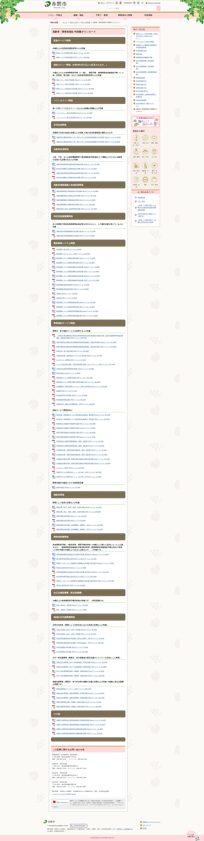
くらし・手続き (55, 15)
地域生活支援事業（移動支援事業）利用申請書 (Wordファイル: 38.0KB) (80, 693)
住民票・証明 (136, 186)
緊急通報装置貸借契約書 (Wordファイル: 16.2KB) (72, 285)
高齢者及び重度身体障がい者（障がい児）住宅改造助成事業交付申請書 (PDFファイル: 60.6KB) (88, 142)
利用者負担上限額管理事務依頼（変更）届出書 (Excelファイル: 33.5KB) (80, 446)
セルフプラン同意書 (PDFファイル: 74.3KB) (71, 360)
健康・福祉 (78, 15)
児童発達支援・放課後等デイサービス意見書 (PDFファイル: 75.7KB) (79, 355)
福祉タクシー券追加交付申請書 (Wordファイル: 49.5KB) (75, 89)
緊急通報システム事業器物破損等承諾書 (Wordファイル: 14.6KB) (78, 276)
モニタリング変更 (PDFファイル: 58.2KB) (70, 468)
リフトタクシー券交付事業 (145, 41)
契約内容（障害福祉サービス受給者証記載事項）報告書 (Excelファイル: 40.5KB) (83, 415)
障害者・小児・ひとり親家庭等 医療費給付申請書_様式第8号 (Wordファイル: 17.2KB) (85, 563)
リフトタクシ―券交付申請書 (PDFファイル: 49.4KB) (74, 117)
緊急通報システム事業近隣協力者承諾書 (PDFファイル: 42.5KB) (77, 271)
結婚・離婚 (136, 157)
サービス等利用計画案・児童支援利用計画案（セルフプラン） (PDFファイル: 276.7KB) (85, 364)
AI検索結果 (141, 197)
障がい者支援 (85, 22)
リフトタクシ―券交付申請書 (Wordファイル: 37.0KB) (74, 113)
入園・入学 (145, 143)
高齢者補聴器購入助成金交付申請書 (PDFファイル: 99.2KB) (76, 195)
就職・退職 (154, 143)
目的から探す (74, 22)
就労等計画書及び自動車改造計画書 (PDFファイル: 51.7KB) (76, 177)
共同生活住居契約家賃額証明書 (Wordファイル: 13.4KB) (75, 369)
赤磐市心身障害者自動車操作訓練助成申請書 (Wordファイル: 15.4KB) (79, 729)
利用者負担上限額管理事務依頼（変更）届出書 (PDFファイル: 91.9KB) (80, 441)
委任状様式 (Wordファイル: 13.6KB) (68, 373)
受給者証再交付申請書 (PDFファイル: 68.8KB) (71, 395)
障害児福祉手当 (141, 84)
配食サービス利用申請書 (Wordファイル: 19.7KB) (72, 53)
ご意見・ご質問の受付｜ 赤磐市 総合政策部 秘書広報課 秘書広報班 (147, 207)
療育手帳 (139, 54)
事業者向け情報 (125, 15)
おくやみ (154, 157)
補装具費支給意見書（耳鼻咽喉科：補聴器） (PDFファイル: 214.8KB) (79, 529)
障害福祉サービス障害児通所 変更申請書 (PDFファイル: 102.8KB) (78, 382)
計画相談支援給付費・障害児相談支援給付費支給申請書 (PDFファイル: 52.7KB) (83, 459)
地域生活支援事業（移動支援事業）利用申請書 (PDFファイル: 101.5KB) (80, 698)
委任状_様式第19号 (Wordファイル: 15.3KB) (71, 568)
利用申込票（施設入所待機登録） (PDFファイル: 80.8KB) (75, 404)
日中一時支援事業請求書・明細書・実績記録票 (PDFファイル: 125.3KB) (80, 675)
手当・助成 (154, 184)
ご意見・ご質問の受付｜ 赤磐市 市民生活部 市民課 (147, 221)
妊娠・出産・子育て (136, 144)
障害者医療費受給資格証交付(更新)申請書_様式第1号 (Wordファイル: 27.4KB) (82, 554)
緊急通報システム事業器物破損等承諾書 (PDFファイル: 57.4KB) (77, 280)
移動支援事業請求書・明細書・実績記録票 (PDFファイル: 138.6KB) (79, 706)
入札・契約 (141, 201)
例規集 (144, 828)
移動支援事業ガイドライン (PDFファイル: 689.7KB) (73, 689)
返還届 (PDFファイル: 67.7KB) (66, 391)
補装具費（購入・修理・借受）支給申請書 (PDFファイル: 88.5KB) (78, 512)
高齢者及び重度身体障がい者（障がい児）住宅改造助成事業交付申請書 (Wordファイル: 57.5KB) (88, 137)
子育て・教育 (102, 15)
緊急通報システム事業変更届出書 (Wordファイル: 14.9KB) (75, 302)
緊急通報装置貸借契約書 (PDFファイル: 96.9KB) (72, 289)
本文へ (102, 3)
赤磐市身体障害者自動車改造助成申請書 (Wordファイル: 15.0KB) (78, 164)
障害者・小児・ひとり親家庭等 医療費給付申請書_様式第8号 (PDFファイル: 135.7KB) (85, 581)
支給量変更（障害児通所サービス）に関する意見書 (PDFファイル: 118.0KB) (81, 386)
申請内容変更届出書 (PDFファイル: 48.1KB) (71, 400)
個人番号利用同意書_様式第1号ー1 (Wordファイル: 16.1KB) (76, 559)
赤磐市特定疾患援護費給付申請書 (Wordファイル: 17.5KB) (75, 231)
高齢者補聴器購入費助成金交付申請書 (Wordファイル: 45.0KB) (77, 191)
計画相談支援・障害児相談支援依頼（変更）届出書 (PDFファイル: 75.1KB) (81, 450)
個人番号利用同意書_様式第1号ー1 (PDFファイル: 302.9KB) (76, 576)
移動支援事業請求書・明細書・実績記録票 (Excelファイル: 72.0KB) (78, 702)
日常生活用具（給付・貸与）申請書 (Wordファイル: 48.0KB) (76, 629)
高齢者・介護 (145, 172)
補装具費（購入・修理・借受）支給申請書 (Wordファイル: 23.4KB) (78, 507)
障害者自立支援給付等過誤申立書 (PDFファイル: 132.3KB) (76, 424)
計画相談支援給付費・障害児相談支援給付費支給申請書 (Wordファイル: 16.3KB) (83, 463)
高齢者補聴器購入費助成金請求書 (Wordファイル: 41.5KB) (75, 200)
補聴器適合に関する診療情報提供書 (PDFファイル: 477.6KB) (76, 209)
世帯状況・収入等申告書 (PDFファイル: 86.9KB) (72, 351)
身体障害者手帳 (141, 51)
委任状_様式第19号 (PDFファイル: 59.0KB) (70, 585)
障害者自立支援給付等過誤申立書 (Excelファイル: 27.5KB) (75, 428)
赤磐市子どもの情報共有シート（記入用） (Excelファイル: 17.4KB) (78, 477)
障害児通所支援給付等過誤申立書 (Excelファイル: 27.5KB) (75, 437)
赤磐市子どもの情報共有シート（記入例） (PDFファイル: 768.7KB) (79, 472)
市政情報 (148, 15)
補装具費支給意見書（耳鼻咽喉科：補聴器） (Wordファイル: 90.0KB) (79, 525)
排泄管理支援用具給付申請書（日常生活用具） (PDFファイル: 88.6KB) (80, 643)
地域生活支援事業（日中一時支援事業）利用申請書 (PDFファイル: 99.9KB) (81, 667)
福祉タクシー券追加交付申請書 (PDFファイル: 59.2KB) (74, 93)
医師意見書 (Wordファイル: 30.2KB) (68, 487)
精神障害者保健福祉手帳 (144, 57)
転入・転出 (145, 157)
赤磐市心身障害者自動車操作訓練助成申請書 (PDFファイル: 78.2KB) (79, 733)
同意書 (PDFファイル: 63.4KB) (66, 298)
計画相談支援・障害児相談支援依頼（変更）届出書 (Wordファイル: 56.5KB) (81, 454)
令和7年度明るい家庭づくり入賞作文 (147, 215)
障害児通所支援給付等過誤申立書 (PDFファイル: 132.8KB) (76, 432)
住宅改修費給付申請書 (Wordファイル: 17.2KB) (72, 647)
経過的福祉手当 (141, 88)
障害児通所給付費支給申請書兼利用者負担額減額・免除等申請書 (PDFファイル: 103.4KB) (86, 347)
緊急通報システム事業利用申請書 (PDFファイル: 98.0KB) (75, 263)
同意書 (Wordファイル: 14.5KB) (67, 293)
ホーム (65, 22)
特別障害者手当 (141, 81)
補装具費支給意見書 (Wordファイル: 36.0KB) (71, 516)
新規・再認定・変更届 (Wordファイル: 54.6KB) (72, 605)
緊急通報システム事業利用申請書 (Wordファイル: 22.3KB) (75, 258)
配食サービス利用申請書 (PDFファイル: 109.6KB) (73, 57)
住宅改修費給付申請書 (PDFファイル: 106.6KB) (72, 652)
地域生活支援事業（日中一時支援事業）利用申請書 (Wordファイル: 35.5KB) (81, 662)
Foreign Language (154, 3)
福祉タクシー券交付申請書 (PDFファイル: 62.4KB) (73, 84)
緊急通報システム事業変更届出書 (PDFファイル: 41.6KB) (75, 307)
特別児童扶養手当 (142, 91)
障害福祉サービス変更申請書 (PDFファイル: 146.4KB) (74, 378)
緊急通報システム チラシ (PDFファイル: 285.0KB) (73, 254)
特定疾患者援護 (141, 100)
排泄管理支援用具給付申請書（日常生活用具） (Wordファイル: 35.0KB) (80, 638)
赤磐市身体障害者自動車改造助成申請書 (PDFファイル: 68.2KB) (77, 173)
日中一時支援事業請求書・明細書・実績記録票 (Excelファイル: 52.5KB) (80, 671)
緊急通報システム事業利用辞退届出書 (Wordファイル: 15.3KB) (77, 311)
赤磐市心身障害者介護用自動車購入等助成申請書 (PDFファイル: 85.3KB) (80, 724)
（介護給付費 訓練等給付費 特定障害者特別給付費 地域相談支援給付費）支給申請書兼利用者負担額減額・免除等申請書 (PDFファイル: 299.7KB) (89, 337)
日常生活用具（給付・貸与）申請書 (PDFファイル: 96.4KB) (76, 634)
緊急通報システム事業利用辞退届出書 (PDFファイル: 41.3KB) (77, 316)
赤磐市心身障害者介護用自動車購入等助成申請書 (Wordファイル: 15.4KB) (81, 720)
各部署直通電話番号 (80, 826)
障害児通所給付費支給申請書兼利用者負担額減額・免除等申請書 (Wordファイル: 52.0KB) (86, 342)
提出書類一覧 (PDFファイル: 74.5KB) (68, 249)
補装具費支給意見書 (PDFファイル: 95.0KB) (71, 520)
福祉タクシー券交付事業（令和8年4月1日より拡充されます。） (147, 36)
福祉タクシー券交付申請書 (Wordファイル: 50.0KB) (73, 80)
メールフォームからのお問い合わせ (64, 794)
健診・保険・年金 (154, 172)
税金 (145, 184)
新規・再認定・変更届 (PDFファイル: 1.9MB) (71, 610)
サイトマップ (146, 825)
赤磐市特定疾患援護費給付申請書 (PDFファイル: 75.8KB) (75, 236)
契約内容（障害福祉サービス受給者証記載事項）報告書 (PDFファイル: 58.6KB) (83, 419)
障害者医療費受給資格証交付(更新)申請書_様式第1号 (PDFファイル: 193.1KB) (82, 572)
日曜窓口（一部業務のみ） (125, 829)
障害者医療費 (140, 78)
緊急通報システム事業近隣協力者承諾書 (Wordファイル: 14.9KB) (78, 267)
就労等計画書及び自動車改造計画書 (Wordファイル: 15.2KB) (76, 169)
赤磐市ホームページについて (151, 822)
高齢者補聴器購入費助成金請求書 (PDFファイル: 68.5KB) (75, 204)
